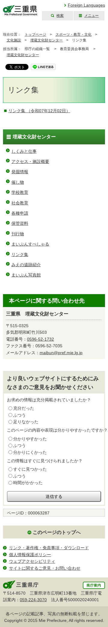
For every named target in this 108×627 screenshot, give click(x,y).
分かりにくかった (30, 452)
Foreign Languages (86, 5)
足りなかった (25, 421)
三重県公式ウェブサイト (20, 10)
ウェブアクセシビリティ (32, 561)
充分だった (23, 408)
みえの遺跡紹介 (26, 264)
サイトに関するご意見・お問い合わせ (44, 568)
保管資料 (19, 223)
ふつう (19, 415)
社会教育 (19, 202)
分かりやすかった (30, 438)
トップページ (35, 34)
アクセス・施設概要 (30, 161)
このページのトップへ (57, 532)
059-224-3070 (33, 599)
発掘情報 (19, 171)
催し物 (17, 182)
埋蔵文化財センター (46, 40)
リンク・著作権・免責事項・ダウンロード (49, 547)
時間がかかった (28, 482)
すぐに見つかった (30, 469)
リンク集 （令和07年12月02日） (39, 110)
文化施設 (14, 40)
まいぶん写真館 (26, 275)
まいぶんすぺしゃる (30, 244)
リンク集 (19, 254)
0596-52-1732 (40, 339)
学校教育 (19, 192)
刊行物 (17, 233)
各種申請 (19, 213)
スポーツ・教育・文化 (74, 34)
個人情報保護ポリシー (30, 554)
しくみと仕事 (24, 151)
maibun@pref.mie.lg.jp (61, 352)
